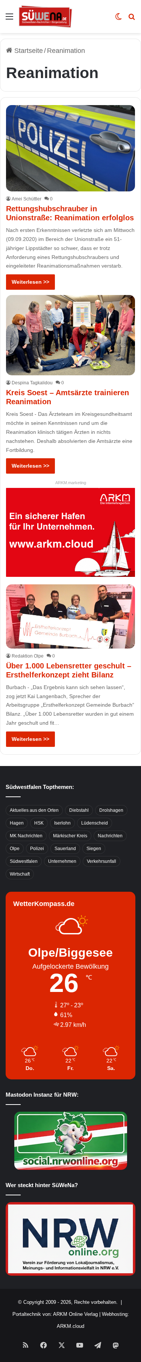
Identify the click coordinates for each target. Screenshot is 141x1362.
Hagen (17, 823)
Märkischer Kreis (70, 835)
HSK (39, 823)
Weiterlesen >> (30, 282)
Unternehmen (62, 861)
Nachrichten (110, 835)
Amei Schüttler (26, 199)
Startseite (27, 50)
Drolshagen (111, 810)
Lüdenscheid (94, 823)
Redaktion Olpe (28, 656)
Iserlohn (62, 823)
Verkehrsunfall (101, 861)
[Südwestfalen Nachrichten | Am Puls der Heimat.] (45, 16)
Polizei (37, 848)
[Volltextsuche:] (131, 19)
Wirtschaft (20, 874)
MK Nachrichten (26, 835)
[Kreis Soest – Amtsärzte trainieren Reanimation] (70, 335)
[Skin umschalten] (118, 19)
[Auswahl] (9, 19)
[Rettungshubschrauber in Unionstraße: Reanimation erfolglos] (70, 148)
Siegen (93, 848)
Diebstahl (79, 810)
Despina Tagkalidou (32, 382)
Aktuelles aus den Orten (34, 810)
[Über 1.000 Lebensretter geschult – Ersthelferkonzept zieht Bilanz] (70, 616)
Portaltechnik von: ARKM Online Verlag (55, 1314)
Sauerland (65, 848)
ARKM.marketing (70, 482)
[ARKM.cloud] (70, 532)
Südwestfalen (24, 861)
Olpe (15, 848)
